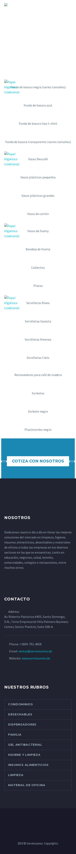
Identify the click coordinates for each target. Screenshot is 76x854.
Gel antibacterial (25, 745)
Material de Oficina (26, 785)
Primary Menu (68, 5)
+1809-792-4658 (30, 644)
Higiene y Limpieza (24, 755)
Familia (14, 734)
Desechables (20, 714)
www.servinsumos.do (36, 658)
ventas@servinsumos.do (35, 651)
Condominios (20, 704)
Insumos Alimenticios (28, 765)
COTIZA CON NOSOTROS (38, 461)
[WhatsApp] (40, 819)
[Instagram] (35, 819)
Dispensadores (22, 724)
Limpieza (16, 775)
